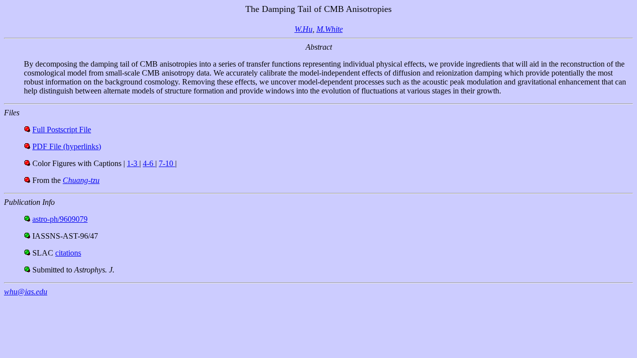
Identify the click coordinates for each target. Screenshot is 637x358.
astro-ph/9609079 (60, 219)
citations (68, 253)
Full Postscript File (61, 129)
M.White (330, 29)
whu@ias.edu (25, 291)
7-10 (167, 163)
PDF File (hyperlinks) (66, 146)
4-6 (149, 163)
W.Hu (304, 29)
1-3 (133, 163)
